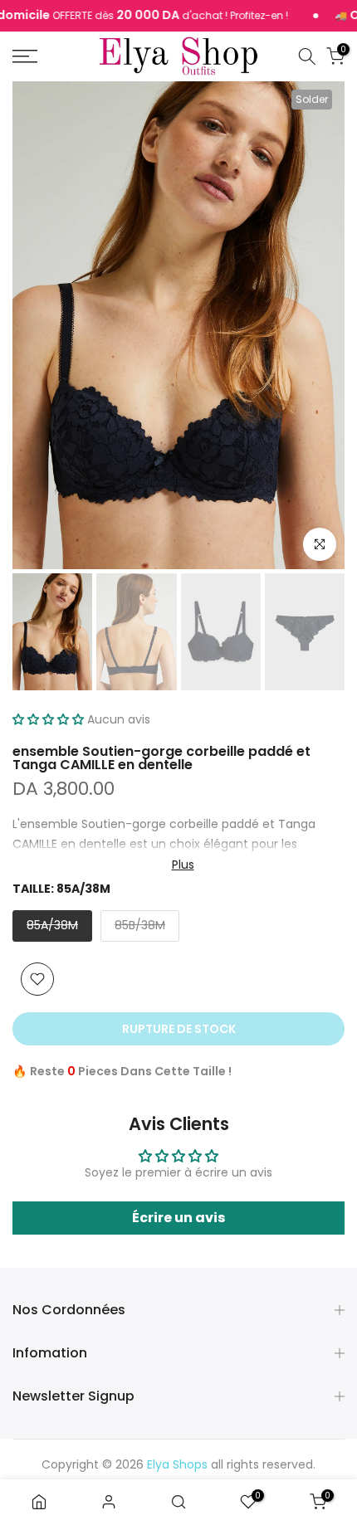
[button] (48, 719)
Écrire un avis (178, 1217)
